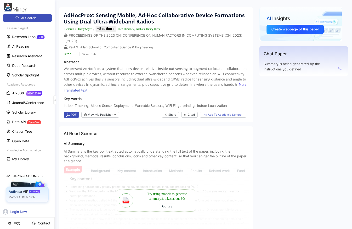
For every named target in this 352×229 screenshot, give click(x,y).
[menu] (27, 89)
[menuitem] (27, 18)
